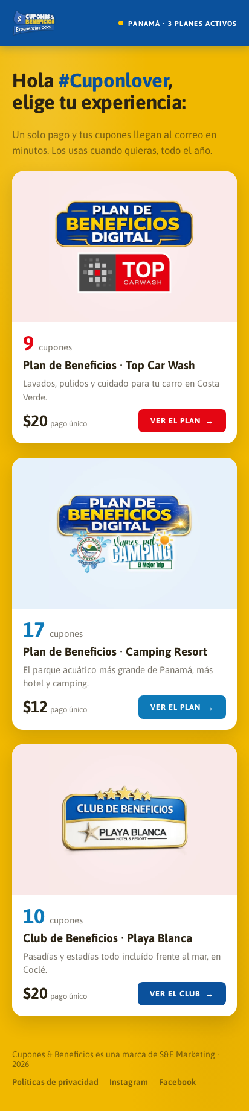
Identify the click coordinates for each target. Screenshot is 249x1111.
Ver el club (182, 993)
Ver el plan (182, 420)
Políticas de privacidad (55, 1082)
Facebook (177, 1082)
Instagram (128, 1082)
